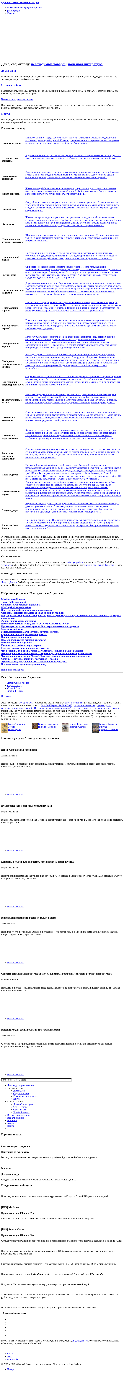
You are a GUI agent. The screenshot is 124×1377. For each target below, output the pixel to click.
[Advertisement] (43, 38)
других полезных (74, 702)
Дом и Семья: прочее (18, 683)
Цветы (5, 113)
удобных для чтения (93, 565)
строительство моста (84, 705)
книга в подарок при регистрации (24, 7)
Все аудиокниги (15, 1117)
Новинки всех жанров (12, 669)
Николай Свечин (47, 726)
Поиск (10, 1126)
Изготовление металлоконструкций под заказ (57, 708)
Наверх (11, 1369)
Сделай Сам (13, 688)
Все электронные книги (19, 1115)
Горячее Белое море (48, 724)
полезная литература (85, 64)
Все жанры (7, 696)
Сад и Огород (14, 685)
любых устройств (74, 562)
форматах (109, 565)
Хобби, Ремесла (15, 691)
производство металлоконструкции (101, 708)
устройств (6, 565)
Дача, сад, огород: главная (20, 1085)
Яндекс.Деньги (9, 582)
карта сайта (13, 1359)
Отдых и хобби (11, 85)
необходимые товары (48, 64)
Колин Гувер (14, 729)
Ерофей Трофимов (108, 729)
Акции (10, 1123)
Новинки (12, 1120)
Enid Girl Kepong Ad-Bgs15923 (56, 705)
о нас (10, 1353)
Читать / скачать (15, 794)
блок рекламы (26, 702)
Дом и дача (8, 70)
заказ (9, 1356)
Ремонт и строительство (17, 99)
